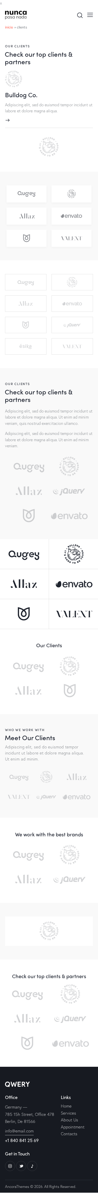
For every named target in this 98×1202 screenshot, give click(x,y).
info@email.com (19, 1131)
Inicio (9, 27)
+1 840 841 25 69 (22, 1140)
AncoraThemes (17, 1186)
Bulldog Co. (21, 94)
